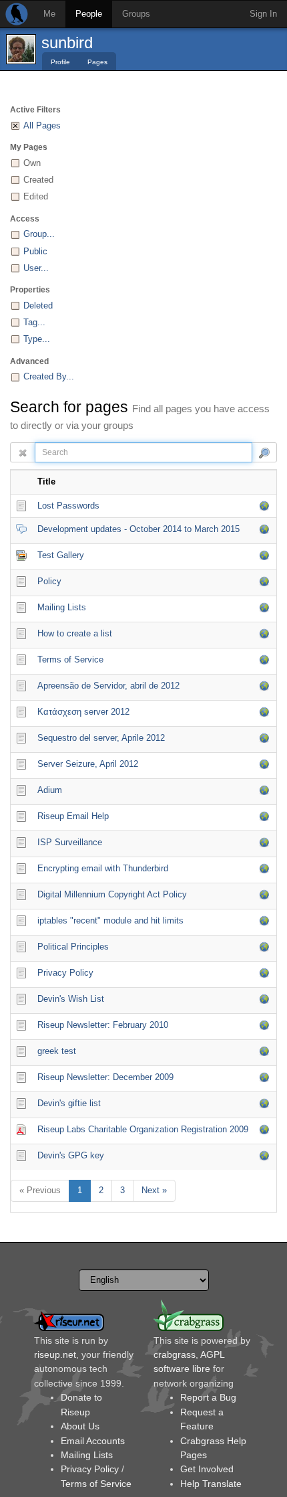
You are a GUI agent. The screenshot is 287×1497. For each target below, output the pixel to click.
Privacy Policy (65, 973)
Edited (35, 196)
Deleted (38, 305)
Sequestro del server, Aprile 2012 (101, 738)
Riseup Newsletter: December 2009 (105, 1077)
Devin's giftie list (69, 1103)
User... (36, 268)
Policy (49, 581)
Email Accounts (93, 1440)
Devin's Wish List (70, 999)
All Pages (42, 125)
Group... (39, 234)
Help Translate (211, 1483)
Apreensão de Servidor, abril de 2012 (108, 686)
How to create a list (74, 633)
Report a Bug (208, 1397)
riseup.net (55, 1354)
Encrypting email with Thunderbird (102, 868)
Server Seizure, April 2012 (87, 764)
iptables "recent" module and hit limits (110, 920)
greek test (56, 1051)
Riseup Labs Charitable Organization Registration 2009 (142, 1129)
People (88, 14)
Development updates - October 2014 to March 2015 (138, 529)
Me (49, 14)
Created (38, 180)
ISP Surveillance (69, 842)
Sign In (263, 14)
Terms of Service (70, 659)
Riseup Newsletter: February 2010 (102, 1025)
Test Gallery (60, 555)
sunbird (67, 42)
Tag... (34, 322)
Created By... (48, 376)
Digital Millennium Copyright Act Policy (112, 894)
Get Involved (207, 1469)
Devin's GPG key (70, 1155)
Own (32, 163)
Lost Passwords (68, 506)
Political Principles (73, 947)
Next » (154, 1190)
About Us (80, 1426)
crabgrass (175, 1354)
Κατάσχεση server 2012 (83, 712)
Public (35, 251)
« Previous (40, 1190)
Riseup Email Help (73, 816)
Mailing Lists (61, 607)
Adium (49, 790)
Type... (36, 339)
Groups (136, 14)
